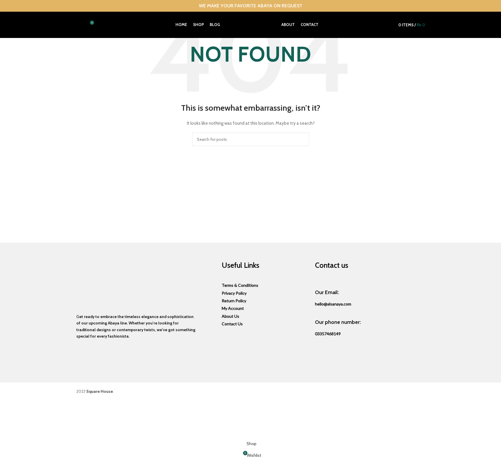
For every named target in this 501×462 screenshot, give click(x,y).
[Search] (78, 25)
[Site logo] (251, 24)
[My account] (388, 25)
